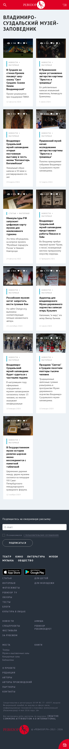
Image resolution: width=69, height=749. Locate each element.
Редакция (8, 672)
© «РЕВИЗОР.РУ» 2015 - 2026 (47, 729)
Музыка (8, 560)
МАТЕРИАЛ (14, 65)
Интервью (9, 583)
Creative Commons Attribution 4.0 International (31, 717)
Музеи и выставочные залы (15, 653)
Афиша (38, 621)
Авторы (7, 677)
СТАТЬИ (12, 213)
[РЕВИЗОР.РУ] (34, 4)
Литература (36, 556)
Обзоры (7, 597)
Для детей (41, 578)
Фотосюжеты (11, 587)
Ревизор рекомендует (43, 627)
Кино (19, 556)
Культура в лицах (14, 611)
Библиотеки (8, 659)
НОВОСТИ (13, 62)
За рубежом (9, 635)
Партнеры (8, 687)
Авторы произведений (16, 682)
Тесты (6, 602)
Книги (38, 645)
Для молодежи (44, 583)
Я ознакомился (14, 535)
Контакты (8, 691)
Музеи (53, 556)
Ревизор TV (9, 592)
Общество (26, 560)
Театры (5, 649)
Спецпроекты (11, 626)
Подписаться (17, 543)
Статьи (7, 578)
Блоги (6, 606)
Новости (8, 621)
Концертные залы (11, 656)
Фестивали (9, 630)
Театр (6, 556)
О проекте (9, 668)
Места (6, 645)
